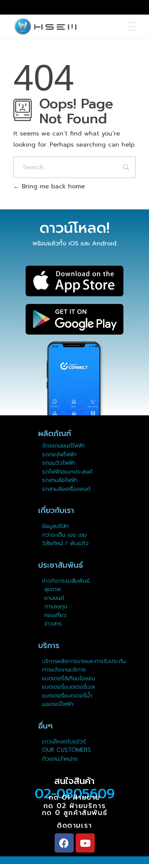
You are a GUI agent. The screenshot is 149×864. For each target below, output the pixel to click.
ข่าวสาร (52, 623)
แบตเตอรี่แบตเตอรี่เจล (68, 687)
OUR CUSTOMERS (66, 750)
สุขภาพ (52, 589)
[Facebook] (64, 843)
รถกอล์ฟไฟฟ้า (59, 454)
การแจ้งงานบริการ (64, 669)
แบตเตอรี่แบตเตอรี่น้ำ (67, 695)
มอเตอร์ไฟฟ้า (57, 704)
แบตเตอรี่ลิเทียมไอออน (68, 678)
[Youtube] (85, 843)
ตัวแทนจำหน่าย (60, 759)
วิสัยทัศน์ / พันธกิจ (65, 543)
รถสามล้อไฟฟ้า (60, 480)
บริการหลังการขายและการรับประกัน (85, 661)
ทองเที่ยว (54, 615)
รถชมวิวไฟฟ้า (58, 463)
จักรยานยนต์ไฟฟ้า (63, 445)
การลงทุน (54, 606)
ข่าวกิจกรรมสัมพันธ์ (66, 581)
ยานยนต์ (53, 598)
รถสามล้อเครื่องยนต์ (66, 489)
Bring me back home (52, 186)
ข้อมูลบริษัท (55, 526)
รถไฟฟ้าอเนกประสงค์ (67, 471)
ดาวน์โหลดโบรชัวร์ (64, 741)
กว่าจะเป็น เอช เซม (64, 535)
